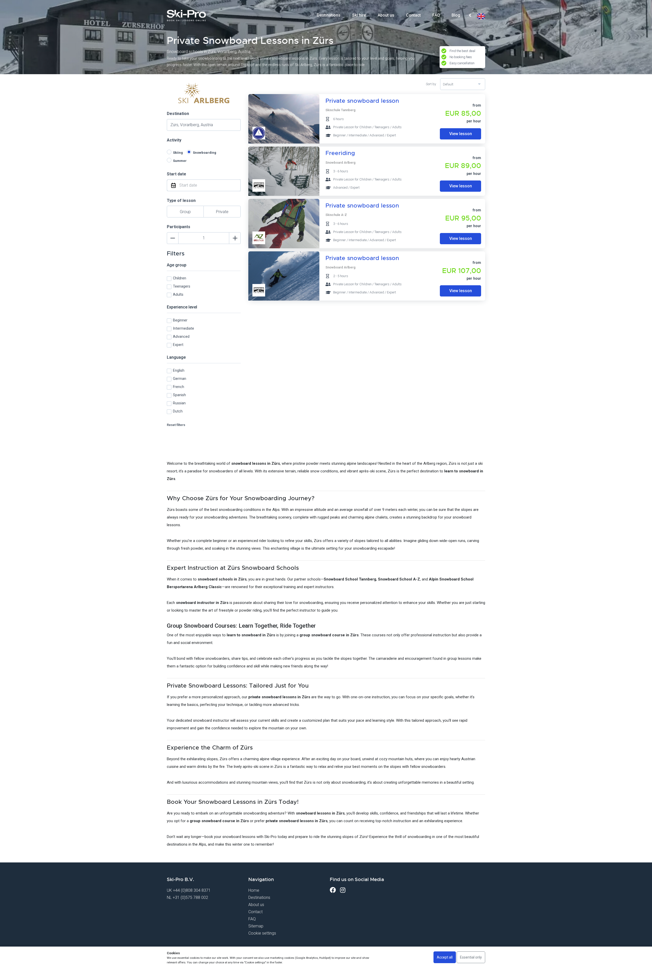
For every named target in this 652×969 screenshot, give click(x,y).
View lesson (460, 133)
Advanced (181, 336)
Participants (178, 226)
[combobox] (470, 15)
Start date (176, 174)
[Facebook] (333, 890)
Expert (178, 345)
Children (179, 278)
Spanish (179, 395)
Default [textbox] (448, 84)
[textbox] (470, 16)
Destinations (329, 15)
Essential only (471, 957)
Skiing (178, 152)
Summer (180, 161)
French (178, 387)
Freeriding (340, 153)
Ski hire (359, 15)
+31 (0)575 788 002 (190, 897)
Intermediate (183, 328)
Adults (178, 294)
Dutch (178, 411)
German (179, 379)
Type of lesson (181, 200)
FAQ (436, 15)
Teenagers (181, 286)
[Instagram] (342, 890)
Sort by (431, 84)
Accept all (445, 957)
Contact (413, 15)
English (178, 370)
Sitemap (255, 926)
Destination (178, 113)
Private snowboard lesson (362, 101)
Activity (174, 140)
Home (253, 890)
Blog (456, 15)
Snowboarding (204, 152)
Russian (179, 403)
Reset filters (176, 425)
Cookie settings (262, 933)
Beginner (180, 320)
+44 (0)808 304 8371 (192, 890)
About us (386, 15)
